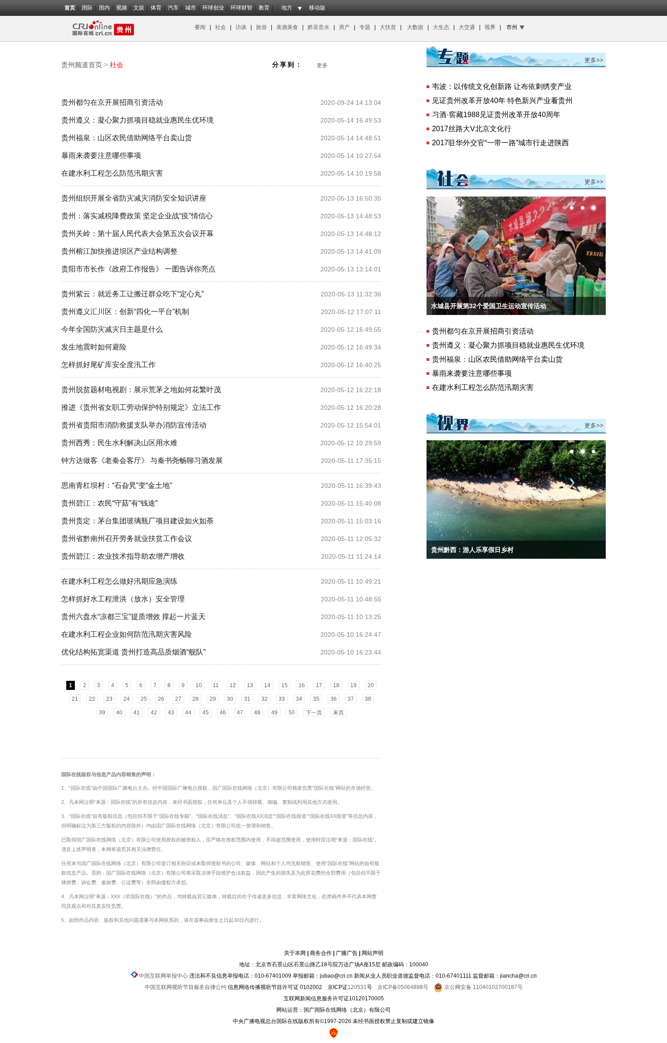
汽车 (173, 8)
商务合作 (321, 953)
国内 (104, 8)
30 (230, 699)
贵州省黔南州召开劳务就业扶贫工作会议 (126, 538)
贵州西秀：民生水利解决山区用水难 (119, 443)
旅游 (261, 27)
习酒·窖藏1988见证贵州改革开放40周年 (496, 114)
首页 (69, 8)
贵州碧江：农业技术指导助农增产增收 (123, 556)
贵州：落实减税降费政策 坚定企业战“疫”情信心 (137, 216)
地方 (286, 8)
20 (371, 685)
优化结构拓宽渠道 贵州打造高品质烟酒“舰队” (133, 652)
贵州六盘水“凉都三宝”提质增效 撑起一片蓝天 (133, 616)
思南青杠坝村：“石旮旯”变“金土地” (116, 485)
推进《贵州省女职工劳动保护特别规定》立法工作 (141, 407)
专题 (364, 27)
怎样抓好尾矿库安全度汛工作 (108, 365)
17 (319, 685)
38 (368, 699)
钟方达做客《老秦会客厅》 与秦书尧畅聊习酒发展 (142, 460)
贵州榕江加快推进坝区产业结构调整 (119, 251)
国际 (87, 8)
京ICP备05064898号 (403, 987)
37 (351, 699)
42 (154, 712)
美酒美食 (288, 27)
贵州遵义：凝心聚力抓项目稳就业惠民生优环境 (137, 120)
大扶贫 (388, 27)
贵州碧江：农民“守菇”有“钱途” (109, 503)
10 (199, 685)
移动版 (317, 8)
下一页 (314, 712)
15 (284, 685)
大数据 (415, 27)
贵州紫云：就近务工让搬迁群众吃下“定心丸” (132, 294)
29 (213, 699)
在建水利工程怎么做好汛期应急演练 (119, 581)
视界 (490, 27)
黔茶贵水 (317, 27)
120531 (357, 987)
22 (92, 699)
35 (316, 699)
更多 (322, 65)
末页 (338, 712)
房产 (345, 27)
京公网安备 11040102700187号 (483, 987)
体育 (156, 8)
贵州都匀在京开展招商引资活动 (112, 102)
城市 (190, 8)
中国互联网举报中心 (163, 976)
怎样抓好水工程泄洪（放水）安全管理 (123, 599)
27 (178, 699)
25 (144, 699)
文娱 (138, 8)
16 (302, 685)
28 (195, 699)
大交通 (467, 27)
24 (126, 699)
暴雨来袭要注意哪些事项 (101, 155)
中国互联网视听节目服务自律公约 (185, 987)
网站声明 (372, 953)
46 (223, 712)
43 (171, 712)
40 (119, 712)
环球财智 (241, 8)
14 (267, 685)
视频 (121, 8)
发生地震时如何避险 (94, 347)
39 (102, 712)
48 (257, 712)
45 (205, 712)
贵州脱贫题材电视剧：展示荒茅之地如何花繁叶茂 (141, 390)
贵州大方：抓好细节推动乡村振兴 (478, 549)
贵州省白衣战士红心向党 (466, 306)
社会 (220, 27)
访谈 (241, 27)
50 (292, 712)
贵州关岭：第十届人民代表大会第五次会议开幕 (137, 233)
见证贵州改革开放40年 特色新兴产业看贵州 (502, 100)
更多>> (593, 60)
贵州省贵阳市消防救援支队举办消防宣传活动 (133, 425)
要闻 (200, 27)
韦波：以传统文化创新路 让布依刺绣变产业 (502, 86)
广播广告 (347, 953)
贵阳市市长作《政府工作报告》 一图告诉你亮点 (138, 269)
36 (333, 699)
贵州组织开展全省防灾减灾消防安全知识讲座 (133, 198)
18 (336, 685)
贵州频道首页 (81, 65)
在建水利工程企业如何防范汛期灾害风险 (126, 634)
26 (161, 699)
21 (75, 699)
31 (247, 699)
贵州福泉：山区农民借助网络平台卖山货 (126, 138)
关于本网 (295, 953)
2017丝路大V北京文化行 (471, 129)
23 (109, 699)
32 (264, 699)
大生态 (442, 27)
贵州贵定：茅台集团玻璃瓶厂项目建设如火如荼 (137, 521)
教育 (264, 8)
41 (136, 712)
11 (216, 685)
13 (250, 685)
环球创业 (213, 8)
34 (299, 699)
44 (188, 712)
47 (240, 712)
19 (353, 685)
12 (233, 685)
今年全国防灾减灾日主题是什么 (112, 329)
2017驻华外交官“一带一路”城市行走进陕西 (500, 143)
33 (282, 699)
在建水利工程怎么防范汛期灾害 (112, 173)
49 (274, 712)
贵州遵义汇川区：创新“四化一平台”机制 (125, 311)
